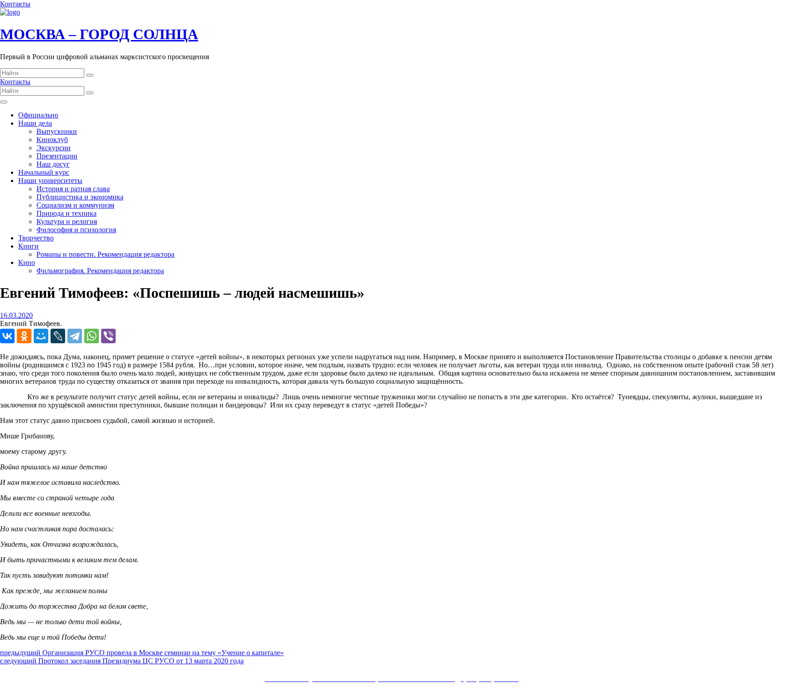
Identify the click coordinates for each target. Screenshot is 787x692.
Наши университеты (50, 180)
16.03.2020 (16, 315)
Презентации (56, 156)
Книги (28, 246)
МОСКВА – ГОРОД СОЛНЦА (99, 34)
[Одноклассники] (24, 336)
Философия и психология (76, 230)
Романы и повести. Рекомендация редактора (105, 254)
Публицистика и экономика (79, 197)
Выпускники (56, 131)
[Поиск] (89, 75)
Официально (38, 115)
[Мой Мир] (41, 336)
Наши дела (35, 123)
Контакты (15, 4)
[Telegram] (74, 336)
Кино (26, 262)
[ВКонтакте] (7, 336)
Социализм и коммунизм (75, 205)
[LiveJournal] (58, 336)
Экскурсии (53, 148)
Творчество (36, 238)
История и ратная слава (73, 189)
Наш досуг (53, 164)
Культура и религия (66, 221)
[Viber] (108, 336)
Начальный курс (43, 172)
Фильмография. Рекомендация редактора (100, 271)
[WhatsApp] (91, 336)
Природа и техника (66, 213)
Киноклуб (52, 139)
